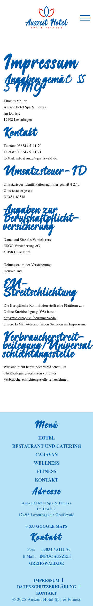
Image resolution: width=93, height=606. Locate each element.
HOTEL (46, 437)
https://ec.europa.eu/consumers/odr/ (30, 317)
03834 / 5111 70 (56, 549)
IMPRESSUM (46, 580)
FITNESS (46, 471)
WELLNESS (46, 462)
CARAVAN (46, 454)
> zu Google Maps (46, 526)
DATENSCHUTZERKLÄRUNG (46, 586)
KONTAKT (46, 479)
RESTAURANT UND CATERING (46, 446)
